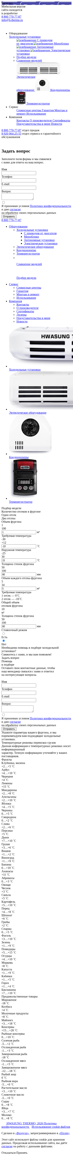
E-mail (5, 184)
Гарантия (22, 291)
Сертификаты (25, 311)
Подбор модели (26, 57)
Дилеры (21, 314)
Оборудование (18, 226)
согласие (15, 209)
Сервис (13, 284)
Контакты (22, 304)
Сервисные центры (28, 287)
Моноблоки (31, 236)
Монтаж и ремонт (27, 294)
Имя (4, 169)
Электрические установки (40, 243)
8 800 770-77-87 (11, 16)
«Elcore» (64, 1133)
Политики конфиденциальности (50, 206)
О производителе (27, 307)
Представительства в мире (33, 318)
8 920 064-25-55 (11, 133)
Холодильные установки (25, 36)
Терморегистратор (28, 253)
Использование (26, 297)
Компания (15, 301)
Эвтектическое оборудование (35, 246)
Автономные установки (39, 240)
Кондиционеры (26, 250)
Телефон (6, 176)
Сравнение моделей (29, 60)
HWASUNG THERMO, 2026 (25, 1123)
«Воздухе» (22, 1133)
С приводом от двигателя (40, 233)
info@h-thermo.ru (12, 20)
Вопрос (6, 191)
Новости (22, 321)
